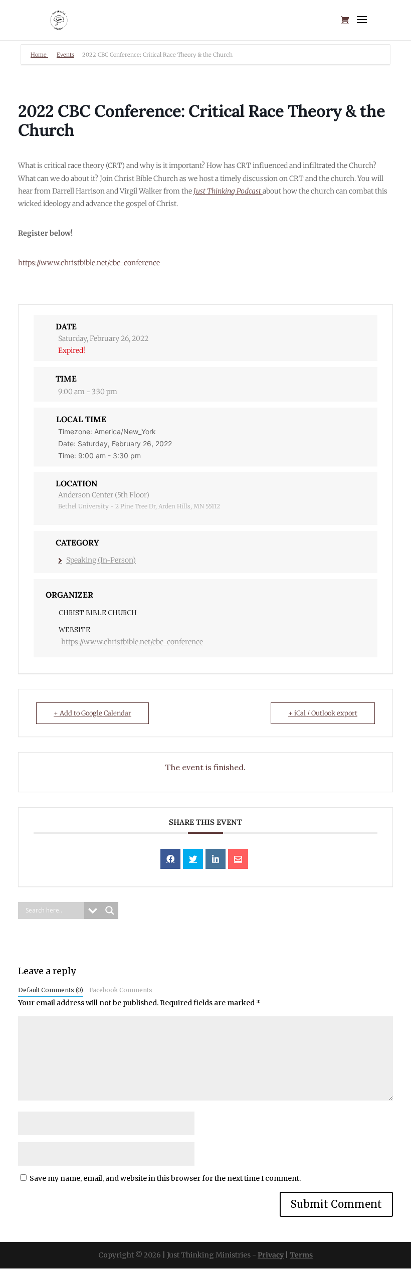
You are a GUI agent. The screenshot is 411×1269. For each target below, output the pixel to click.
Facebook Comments (120, 990)
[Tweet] (193, 859)
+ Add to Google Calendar (92, 713)
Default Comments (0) (50, 990)
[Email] (238, 859)
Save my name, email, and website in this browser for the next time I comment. (165, 1178)
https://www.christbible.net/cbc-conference (89, 262)
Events (65, 54)
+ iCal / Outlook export (322, 713)
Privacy (271, 1254)
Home (39, 54)
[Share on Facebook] (170, 859)
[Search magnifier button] (109, 910)
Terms (301, 1254)
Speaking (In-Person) (101, 560)
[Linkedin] (216, 859)
